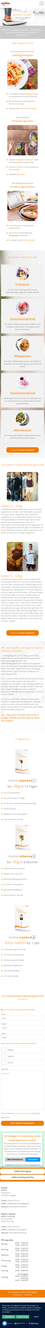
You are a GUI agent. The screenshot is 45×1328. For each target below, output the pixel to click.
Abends (10, 1062)
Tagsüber (10, 1056)
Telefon (4, 1024)
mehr (36, 1317)
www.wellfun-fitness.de (17, 1206)
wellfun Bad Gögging (22, 1171)
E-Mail (3, 1034)
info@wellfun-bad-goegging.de (18, 1203)
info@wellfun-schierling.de (16, 1229)
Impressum (28, 1295)
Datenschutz (17, 1295)
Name (3, 1014)
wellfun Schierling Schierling (22, 1177)
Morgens (10, 1050)
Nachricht (4, 1069)
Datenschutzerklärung (22, 1113)
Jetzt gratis (22, 450)
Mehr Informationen (15, 1159)
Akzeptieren (33, 1159)
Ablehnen (9, 1317)
